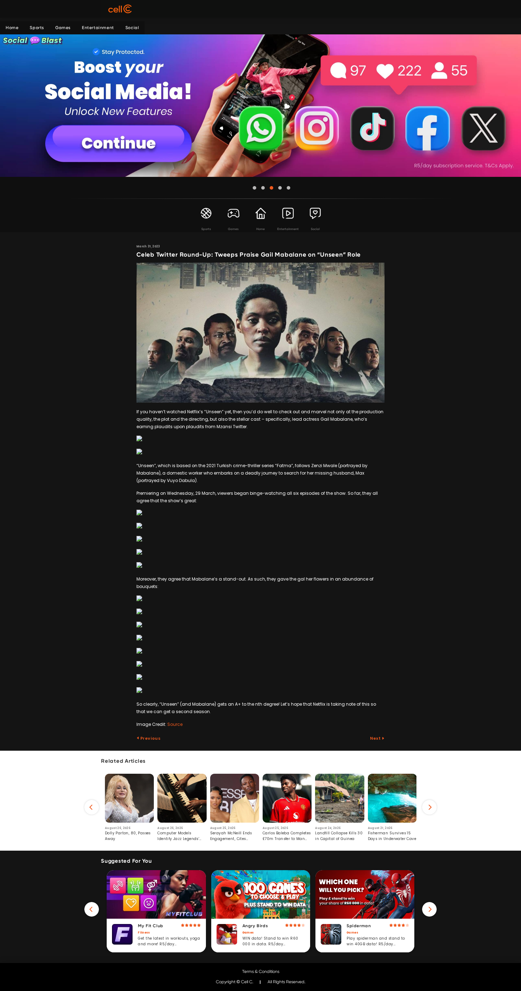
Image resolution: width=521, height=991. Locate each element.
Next (376, 738)
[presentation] (92, 807)
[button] (254, 187)
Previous (150, 738)
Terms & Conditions (260, 971)
